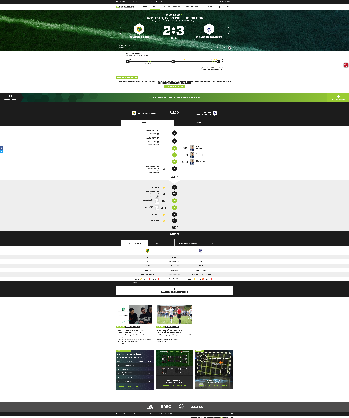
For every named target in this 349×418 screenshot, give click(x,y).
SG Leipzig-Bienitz (139, 37)
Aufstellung (201, 122)
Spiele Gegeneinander (188, 243)
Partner (152, 1)
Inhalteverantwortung (158, 413)
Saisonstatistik (134, 243)
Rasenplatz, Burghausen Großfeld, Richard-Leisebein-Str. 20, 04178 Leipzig (173, 21)
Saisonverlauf (161, 243)
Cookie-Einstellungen (169, 413)
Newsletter (166, 1)
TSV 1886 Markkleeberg (209, 37)
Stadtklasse (173, 15)
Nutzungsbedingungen (139, 413)
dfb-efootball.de (131, 1)
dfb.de (125, 1)
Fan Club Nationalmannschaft (142, 1)
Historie (214, 243)
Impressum (118, 413)
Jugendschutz (149, 413)
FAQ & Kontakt (159, 1)
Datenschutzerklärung (128, 413)
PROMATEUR (119, 1)
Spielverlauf (148, 122)
